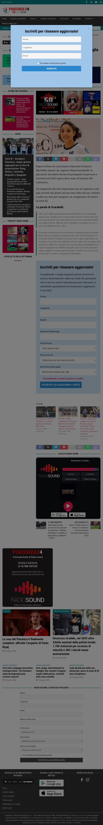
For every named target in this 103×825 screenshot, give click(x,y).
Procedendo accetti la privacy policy (53, 63)
